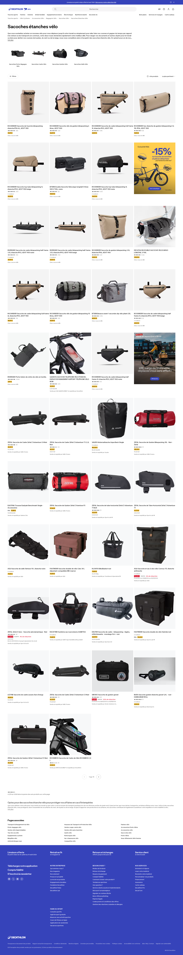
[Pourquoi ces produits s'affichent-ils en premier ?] (148, 76)
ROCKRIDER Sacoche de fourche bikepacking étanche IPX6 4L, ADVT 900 (25, 127)
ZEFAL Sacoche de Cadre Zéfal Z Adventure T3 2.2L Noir (69, 443)
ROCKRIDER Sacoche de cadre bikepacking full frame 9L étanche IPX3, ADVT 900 (112, 127)
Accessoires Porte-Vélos (129, 827)
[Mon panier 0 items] (173, 9)
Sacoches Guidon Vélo (60, 64)
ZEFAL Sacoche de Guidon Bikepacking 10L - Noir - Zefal (153, 443)
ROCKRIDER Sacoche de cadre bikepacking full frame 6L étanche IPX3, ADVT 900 (28, 315)
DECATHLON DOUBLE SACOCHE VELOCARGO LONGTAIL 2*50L (151, 251)
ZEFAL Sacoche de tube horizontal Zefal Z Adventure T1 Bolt (112, 507)
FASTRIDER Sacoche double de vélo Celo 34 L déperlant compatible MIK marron (67, 570)
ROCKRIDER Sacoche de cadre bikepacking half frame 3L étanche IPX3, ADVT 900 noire (110, 378)
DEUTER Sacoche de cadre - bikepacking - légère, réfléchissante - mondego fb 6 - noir (111, 633)
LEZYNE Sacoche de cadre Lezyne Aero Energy (25, 695)
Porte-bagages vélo (14, 827)
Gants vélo (68, 833)
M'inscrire (155, 378)
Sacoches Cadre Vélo (39, 64)
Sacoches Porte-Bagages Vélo (18, 65)
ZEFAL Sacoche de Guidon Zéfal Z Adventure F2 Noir (28, 758)
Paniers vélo (125, 824)
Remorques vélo (69, 835)
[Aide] (164, 9)
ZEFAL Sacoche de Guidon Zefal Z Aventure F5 (67, 505)
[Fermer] (173, 2)
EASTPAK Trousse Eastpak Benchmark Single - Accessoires (25, 507)
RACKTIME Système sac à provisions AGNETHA (68, 632)
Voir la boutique (154, 188)
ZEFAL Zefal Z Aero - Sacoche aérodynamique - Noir (27, 632)
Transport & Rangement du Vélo (18, 824)
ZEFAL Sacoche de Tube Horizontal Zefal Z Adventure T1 (154, 507)
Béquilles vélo (12, 838)
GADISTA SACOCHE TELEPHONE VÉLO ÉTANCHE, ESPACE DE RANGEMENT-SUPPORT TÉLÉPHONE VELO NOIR (69, 379)
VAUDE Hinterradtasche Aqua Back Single (108, 442)
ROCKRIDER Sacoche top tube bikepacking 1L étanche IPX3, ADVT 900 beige (25, 188)
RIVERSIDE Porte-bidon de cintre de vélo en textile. (27, 377)
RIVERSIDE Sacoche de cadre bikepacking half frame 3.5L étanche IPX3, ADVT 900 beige (70, 251)
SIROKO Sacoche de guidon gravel (105, 695)
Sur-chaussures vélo (71, 838)
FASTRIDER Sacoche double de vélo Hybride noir (152, 632)
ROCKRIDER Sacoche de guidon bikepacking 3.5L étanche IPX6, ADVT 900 (111, 251)
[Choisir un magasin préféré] (159, 9)
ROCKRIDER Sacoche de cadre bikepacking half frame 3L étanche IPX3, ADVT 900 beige (152, 315)
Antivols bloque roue (15, 841)
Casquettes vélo (70, 841)
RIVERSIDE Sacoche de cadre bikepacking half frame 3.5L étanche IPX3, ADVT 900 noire (28, 251)
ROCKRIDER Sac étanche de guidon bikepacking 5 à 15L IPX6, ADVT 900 (154, 127)
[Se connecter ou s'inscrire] (168, 9)
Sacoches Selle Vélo (81, 64)
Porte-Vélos (125, 835)
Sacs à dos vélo (126, 833)
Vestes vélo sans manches (73, 830)
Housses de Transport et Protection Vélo (78, 824)
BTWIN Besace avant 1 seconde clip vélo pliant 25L (111, 314)
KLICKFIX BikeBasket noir (101, 569)
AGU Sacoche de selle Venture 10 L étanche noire (26, 569)
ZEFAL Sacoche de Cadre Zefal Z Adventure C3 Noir (69, 695)
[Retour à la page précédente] (84, 777)
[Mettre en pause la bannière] (170, 2)
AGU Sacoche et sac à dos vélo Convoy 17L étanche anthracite (154, 570)
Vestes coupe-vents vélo (72, 827)
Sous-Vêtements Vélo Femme (131, 838)
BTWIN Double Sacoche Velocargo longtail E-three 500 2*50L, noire (69, 188)
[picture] (28, 102)
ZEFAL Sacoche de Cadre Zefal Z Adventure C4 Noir (27, 442)
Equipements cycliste (15, 835)
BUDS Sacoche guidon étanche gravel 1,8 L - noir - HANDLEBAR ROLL (153, 696)
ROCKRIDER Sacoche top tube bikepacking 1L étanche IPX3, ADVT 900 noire (109, 188)
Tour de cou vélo (13, 833)
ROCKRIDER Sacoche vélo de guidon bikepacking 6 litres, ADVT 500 (69, 127)
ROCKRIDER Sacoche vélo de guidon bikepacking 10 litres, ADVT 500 (70, 315)
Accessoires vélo (127, 830)
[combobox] (168, 76)
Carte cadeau (169, 15)
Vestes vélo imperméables (17, 830)
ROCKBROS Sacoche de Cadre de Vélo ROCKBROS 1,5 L (70, 759)
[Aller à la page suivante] (98, 777)
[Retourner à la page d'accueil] (19, 9)
